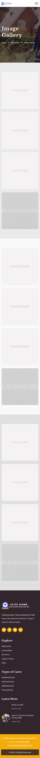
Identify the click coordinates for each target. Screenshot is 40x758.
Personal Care (7, 690)
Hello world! (17, 705)
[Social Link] (4, 630)
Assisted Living (8, 681)
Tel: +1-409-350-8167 (20, 742)
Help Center (6, 646)
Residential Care (8, 677)
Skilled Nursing (8, 686)
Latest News (7, 650)
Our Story (5, 654)
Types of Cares (8, 659)
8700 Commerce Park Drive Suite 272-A (20, 738)
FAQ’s (4, 663)
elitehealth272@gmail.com (21, 745)
